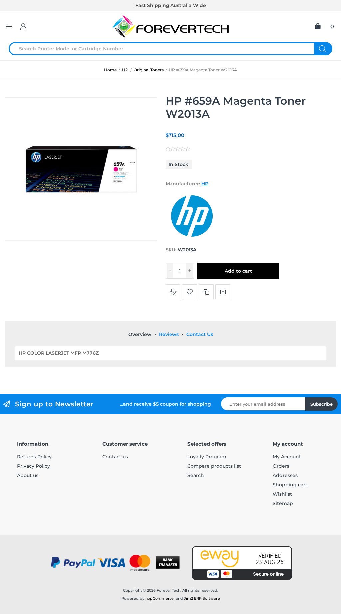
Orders (281, 466)
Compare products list (214, 466)
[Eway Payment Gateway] (242, 563)
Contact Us (199, 334)
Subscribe (321, 404)
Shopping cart (290, 485)
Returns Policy (34, 457)
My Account (287, 457)
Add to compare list (206, 291)
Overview (139, 334)
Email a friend (222, 291)
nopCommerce (159, 598)
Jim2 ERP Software (202, 598)
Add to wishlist (189, 291)
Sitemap (283, 503)
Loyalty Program (206, 457)
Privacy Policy (33, 466)
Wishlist (282, 494)
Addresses (285, 475)
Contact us (115, 457)
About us (27, 475)
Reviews (169, 334)
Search (323, 48)
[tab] (139, 334)
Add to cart (238, 271)
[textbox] (165, 48)
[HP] (192, 237)
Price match (173, 291)
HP (204, 184)
